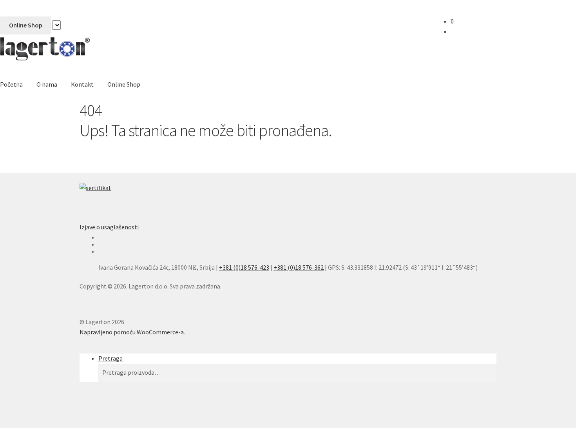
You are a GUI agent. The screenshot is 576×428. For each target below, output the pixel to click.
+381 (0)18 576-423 (244, 267)
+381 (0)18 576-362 (299, 267)
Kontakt (82, 84)
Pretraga (110, 358)
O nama (46, 84)
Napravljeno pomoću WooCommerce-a (132, 332)
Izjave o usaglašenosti (109, 227)
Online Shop (25, 25)
